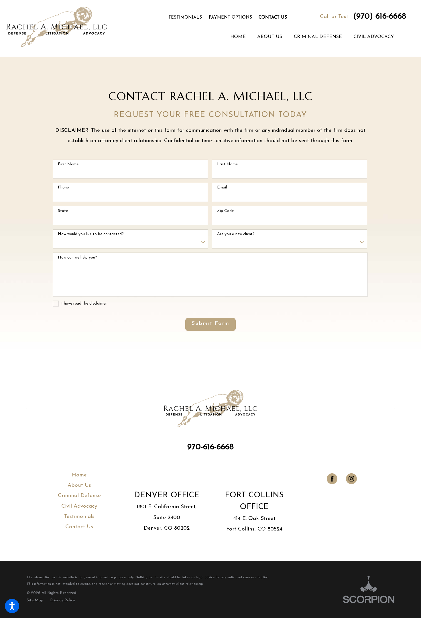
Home (79, 475)
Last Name (227, 164)
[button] (12, 606)
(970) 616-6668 (379, 17)
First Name (68, 164)
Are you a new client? (236, 234)
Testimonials (185, 17)
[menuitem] (238, 37)
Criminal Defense (79, 495)
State (63, 211)
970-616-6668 (210, 447)
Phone (63, 187)
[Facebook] (332, 478)
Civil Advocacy (79, 506)
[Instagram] (351, 478)
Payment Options (230, 17)
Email (222, 187)
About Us (79, 485)
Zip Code (225, 211)
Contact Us (273, 17)
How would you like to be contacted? (91, 234)
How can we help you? (77, 257)
